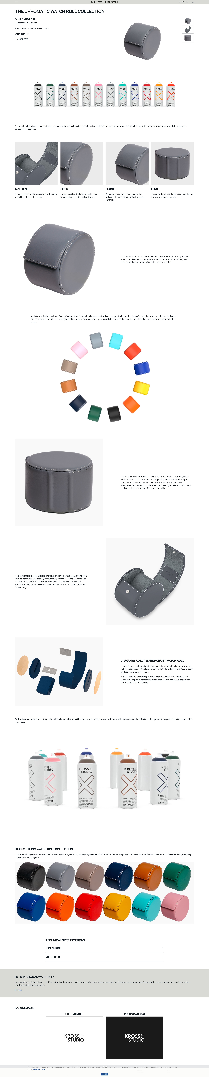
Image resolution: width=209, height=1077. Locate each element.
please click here (39, 1070)
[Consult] (134, 1037)
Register (18, 990)
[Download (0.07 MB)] (74, 1037)
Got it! (104, 1074)
